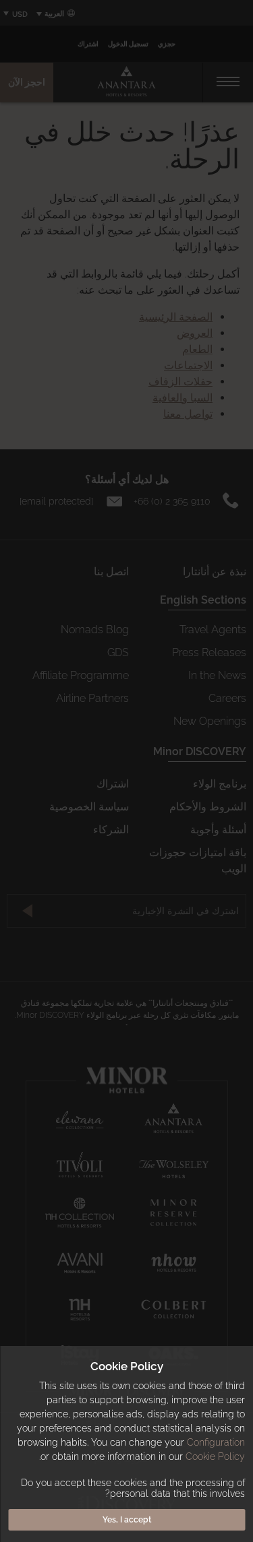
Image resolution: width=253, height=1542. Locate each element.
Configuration (216, 1442)
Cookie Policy (215, 1456)
